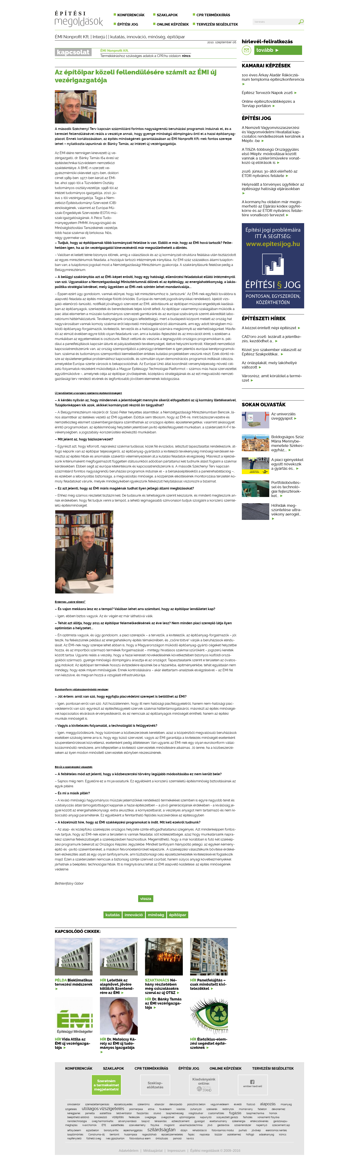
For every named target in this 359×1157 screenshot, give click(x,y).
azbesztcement (180, 1121)
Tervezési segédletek (217, 24)
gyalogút (199, 1121)
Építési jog (127, 24)
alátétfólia (105, 1113)
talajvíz (145, 1121)
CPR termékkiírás (213, 15)
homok (273, 1113)
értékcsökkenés (259, 1121)
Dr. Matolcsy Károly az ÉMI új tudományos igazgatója (118, 1043)
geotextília (223, 1125)
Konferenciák (131, 15)
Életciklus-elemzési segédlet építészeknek (208, 1043)
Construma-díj (96, 1134)
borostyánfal (111, 1130)
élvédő (238, 1104)
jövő (210, 1125)
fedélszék (134, 1117)
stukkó (157, 1113)
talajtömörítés (75, 1134)
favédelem (165, 1109)
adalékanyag (266, 1134)
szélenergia (238, 1121)
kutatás (117, 36)
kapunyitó (205, 1117)
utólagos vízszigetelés (103, 1108)
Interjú (99, 36)
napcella (205, 1134)
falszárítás (143, 1113)
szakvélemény (137, 1125)
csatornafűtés (216, 1113)
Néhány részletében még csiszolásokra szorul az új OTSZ (162, 986)
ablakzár (159, 1104)
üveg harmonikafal (102, 1121)
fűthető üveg (93, 1138)
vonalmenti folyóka (268, 1117)
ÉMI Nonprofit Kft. (72, 36)
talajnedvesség (174, 1113)
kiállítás (181, 1109)
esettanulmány (218, 1121)
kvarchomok (89, 1125)
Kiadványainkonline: (203, 1081)
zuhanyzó (196, 1109)
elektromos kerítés (276, 1130)
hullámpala (130, 1134)
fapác (191, 1134)
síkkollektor (73, 1104)
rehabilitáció (199, 1130)
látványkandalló (127, 1121)
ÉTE (104, 1125)
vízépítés (118, 1117)
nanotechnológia (77, 1121)
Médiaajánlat (152, 1150)
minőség (156, 36)
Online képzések (173, 24)
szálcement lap (281, 1125)
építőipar (176, 36)
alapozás (268, 1104)
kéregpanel (73, 1113)
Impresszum (176, 1150)
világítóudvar (195, 1113)
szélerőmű (144, 1104)
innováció (136, 36)
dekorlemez (278, 1109)
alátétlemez (234, 1134)
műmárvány (246, 1109)
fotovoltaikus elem (140, 1138)
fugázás (235, 1113)
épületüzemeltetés (172, 1134)
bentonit (114, 1134)
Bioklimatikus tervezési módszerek (73, 982)
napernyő (261, 1125)
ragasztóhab (149, 1134)
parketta (90, 1113)
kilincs (282, 1134)
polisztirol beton (196, 1104)
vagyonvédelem (219, 1104)
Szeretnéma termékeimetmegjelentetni (106, 1085)
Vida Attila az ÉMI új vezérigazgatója (72, 1043)
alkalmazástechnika (191, 1125)
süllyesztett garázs (227, 1117)
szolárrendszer (242, 1125)
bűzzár (218, 1134)
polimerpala (136, 1109)
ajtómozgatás (187, 1117)
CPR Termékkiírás (151, 1068)
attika (151, 1109)
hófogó (250, 1134)
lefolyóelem (74, 1130)
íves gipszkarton (115, 1138)
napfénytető (74, 1138)
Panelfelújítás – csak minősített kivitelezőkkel (208, 984)
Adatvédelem (128, 1150)
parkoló (177, 1138)
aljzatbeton (92, 1130)
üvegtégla (150, 1117)
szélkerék (212, 1109)
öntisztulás (162, 1138)
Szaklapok (167, 15)
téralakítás (161, 1121)
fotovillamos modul (223, 1130)
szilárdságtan (162, 1129)
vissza (145, 898)
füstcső (251, 1104)
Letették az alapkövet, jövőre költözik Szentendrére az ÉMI (117, 986)
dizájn (184, 1130)
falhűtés (247, 1117)
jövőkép (256, 1130)
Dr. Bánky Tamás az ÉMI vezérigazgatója (163, 1003)
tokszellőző (100, 1117)
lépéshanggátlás (133, 1130)
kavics (190, 1138)
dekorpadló (175, 1104)
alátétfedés (117, 1125)
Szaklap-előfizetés (155, 1085)
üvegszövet (167, 1117)
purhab (243, 1130)
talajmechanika (255, 1113)
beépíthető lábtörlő (78, 1117)
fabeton (262, 1109)
